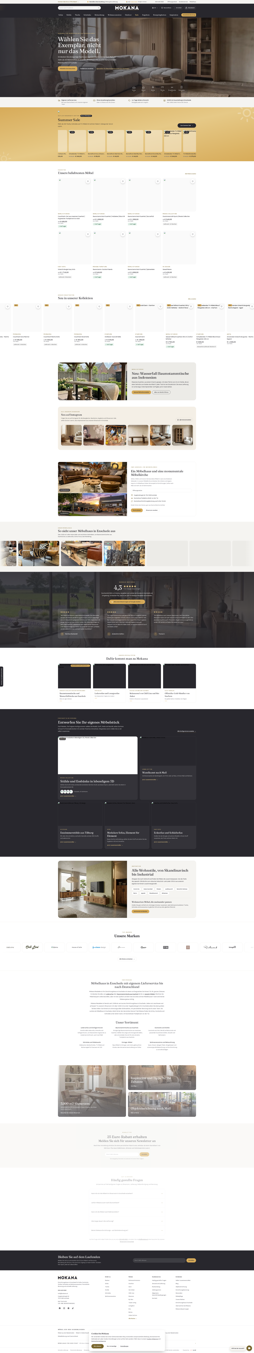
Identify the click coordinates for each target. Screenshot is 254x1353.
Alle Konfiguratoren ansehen (186, 731)
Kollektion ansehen (86, 69)
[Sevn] (175, 947)
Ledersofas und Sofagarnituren (92, 1028)
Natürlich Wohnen (182, 889)
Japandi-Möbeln (150, 994)
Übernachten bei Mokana (183, 1306)
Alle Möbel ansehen (190, 174)
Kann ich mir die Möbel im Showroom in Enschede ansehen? (127, 1193)
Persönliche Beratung (189, 15)
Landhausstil (169, 889)
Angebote (146, 15)
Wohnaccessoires (114, 15)
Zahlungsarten (156, 1290)
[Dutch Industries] (131, 947)
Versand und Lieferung (158, 1283)
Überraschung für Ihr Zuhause (1, 676)
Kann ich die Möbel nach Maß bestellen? (127, 1212)
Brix (130, 1309)
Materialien (179, 1293)
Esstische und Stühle (162, 1028)
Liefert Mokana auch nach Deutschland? (127, 1203)
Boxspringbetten (159, 15)
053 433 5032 (123, 1239)
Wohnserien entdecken (140, 911)
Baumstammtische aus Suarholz (127, 994)
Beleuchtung (99, 15)
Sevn (130, 1287)
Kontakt (154, 1298)
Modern (159, 889)
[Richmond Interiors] (64, 947)
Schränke (87, 15)
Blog (177, 1283)
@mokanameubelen (185, 420)
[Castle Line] (109, 947)
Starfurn (131, 1283)
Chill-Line (131, 1293)
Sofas (61, 15)
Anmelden (144, 1154)
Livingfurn (132, 1306)
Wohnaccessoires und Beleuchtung (162, 1042)
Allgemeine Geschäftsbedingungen (159, 1294)
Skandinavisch (153, 893)
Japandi (143, 893)
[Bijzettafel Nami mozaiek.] (71, 435)
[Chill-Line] (198, 947)
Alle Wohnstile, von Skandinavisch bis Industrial (160, 872)
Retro (135, 893)
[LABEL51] (42, 947)
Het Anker (132, 1290)
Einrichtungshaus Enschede (184, 1302)
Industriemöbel (148, 889)
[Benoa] (153, 947)
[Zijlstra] (220, 947)
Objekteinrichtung (181, 1287)
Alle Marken (133, 1318)
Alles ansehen (192, 299)
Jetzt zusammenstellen (68, 796)
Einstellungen (124, 1346)
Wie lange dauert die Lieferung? (127, 1221)
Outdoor (128, 15)
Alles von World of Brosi (161, 392)
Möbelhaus (193, 2)
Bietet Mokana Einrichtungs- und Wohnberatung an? (127, 1230)
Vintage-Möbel (127, 1042)
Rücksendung (156, 1287)
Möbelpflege (179, 1296)
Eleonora (131, 1296)
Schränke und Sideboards (92, 1042)
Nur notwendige (111, 1346)
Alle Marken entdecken (127, 959)
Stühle (68, 15)
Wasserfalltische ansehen (141, 392)
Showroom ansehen (152, 510)
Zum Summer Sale (186, 125)
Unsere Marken (180, 1299)
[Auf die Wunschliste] (88, 181)
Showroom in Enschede (127, 1242)
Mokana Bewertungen (182, 1309)
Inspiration (174, 15)
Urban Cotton (133, 1315)
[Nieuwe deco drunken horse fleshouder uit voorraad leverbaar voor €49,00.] (116, 435)
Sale (137, 15)
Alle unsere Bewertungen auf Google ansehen (128, 602)
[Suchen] (99, 8)
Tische (77, 15)
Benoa (130, 1312)
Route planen (137, 510)
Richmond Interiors (134, 1280)
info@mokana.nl (143, 1239)
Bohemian (165, 893)
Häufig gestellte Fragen (159, 1280)
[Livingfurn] (86, 947)
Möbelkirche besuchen (67, 69)
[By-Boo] (20, 947)
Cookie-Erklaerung (152, 1339)
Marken (107, 1280)
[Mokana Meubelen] (127, 7)
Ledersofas (109, 994)
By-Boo (131, 1299)
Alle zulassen (97, 1346)
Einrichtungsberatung (182, 1290)
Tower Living (132, 1302)
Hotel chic (136, 889)
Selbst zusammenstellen (183, 1280)
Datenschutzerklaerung (98, 1341)
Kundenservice (183, 2)
